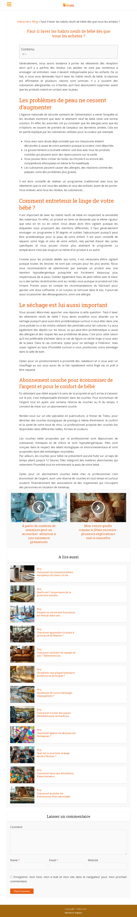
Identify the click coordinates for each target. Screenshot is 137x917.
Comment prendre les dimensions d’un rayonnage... (54, 795)
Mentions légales (73, 912)
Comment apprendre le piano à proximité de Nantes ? (55, 634)
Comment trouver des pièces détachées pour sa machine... (54, 714)
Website (93, 860)
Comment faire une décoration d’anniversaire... (55, 775)
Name (15, 860)
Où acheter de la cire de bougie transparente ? (54, 694)
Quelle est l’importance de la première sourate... (54, 594)
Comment (16, 827)
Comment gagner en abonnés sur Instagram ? (56, 734)
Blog (35, 21)
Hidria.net (23, 21)
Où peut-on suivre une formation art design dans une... (56, 614)
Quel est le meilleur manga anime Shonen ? (53, 755)
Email (53, 860)
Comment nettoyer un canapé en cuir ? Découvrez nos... (56, 654)
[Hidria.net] (68, 4)
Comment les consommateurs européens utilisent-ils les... (55, 574)
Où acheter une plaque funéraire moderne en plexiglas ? (56, 674)
